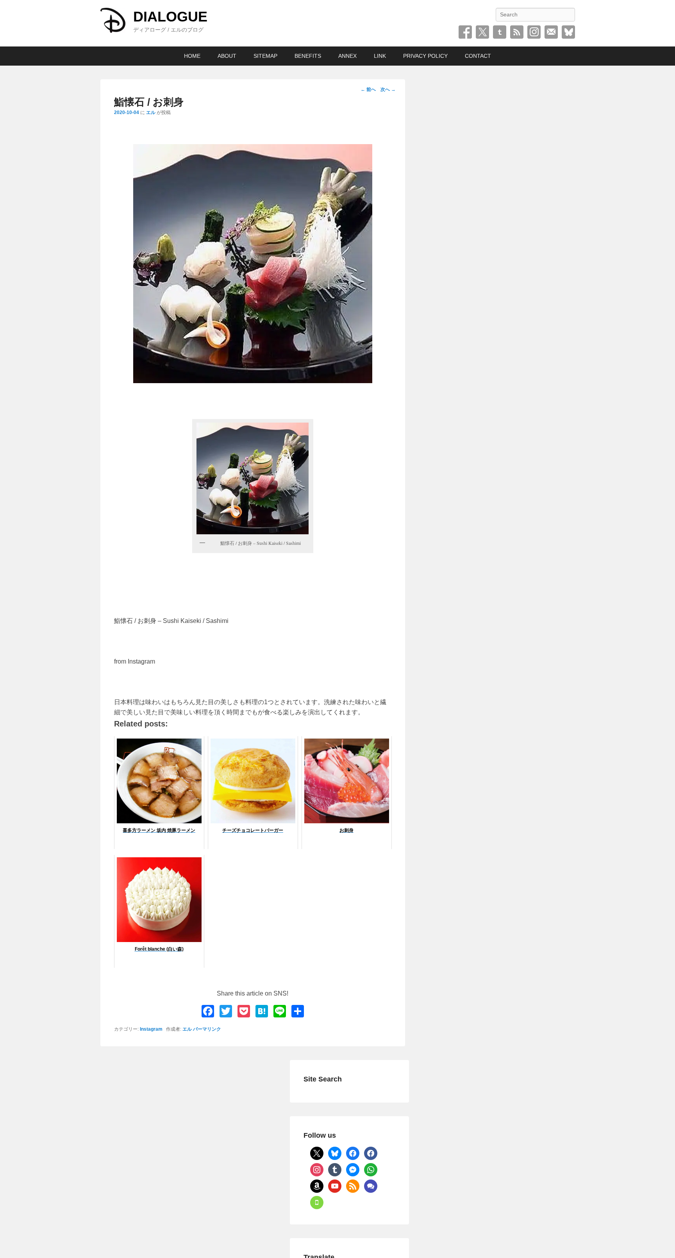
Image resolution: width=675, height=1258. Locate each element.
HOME (192, 56)
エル (150, 112)
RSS (516, 32)
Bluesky (568, 32)
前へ (368, 89)
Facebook (465, 32)
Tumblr (499, 32)
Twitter (482, 32)
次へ (388, 89)
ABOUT (227, 56)
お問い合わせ (551, 32)
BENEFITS (308, 56)
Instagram (534, 32)
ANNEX (347, 56)
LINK (380, 56)
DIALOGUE (170, 17)
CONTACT (478, 56)
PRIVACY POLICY (425, 56)
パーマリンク (207, 1029)
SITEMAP (265, 56)
